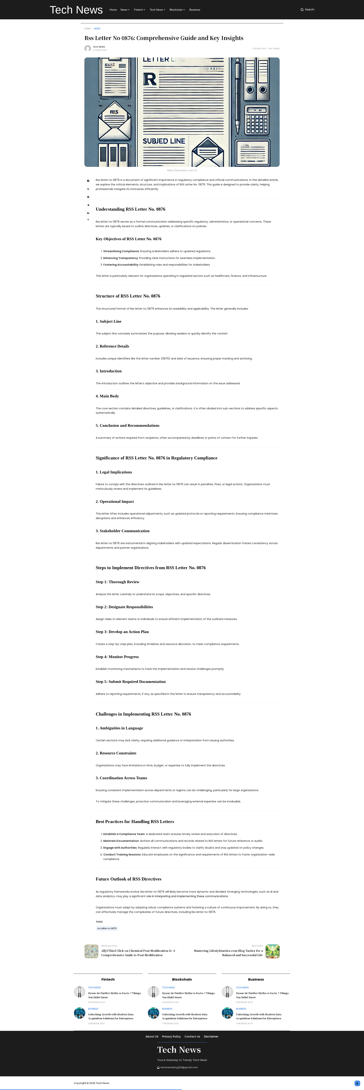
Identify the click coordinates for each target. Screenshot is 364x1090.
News (97, 28)
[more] (88, 219)
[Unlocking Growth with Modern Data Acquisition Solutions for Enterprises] (79, 1013)
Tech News (99, 46)
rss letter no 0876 (107, 928)
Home (87, 28)
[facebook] (88, 181)
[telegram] (88, 205)
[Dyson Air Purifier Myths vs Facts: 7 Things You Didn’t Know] (79, 991)
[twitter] (88, 189)
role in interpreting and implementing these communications (187, 896)
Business (93, 1008)
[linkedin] (88, 213)
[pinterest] (88, 197)
